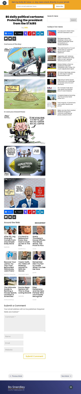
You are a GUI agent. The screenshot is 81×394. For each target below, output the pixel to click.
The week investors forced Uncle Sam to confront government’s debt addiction (66, 50)
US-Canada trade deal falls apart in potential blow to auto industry (65, 89)
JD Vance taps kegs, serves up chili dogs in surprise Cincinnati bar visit (66, 73)
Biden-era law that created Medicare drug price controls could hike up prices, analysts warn (66, 112)
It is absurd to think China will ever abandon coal (66, 31)
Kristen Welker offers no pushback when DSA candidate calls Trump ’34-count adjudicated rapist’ (66, 66)
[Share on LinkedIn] (42, 33)
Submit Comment (34, 356)
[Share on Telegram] (38, 33)
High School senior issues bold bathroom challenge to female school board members (66, 82)
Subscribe (59, 6)
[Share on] (6, 39)
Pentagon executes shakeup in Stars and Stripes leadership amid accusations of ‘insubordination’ (65, 41)
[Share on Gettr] (30, 33)
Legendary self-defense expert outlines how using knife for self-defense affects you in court (66, 58)
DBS (26, 27)
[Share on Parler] (34, 33)
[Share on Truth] (25, 33)
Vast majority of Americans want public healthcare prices (66, 104)
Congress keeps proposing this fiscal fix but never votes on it (66, 96)
